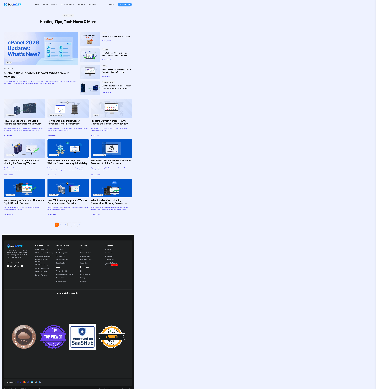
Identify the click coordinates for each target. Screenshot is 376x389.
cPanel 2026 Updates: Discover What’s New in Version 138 (37, 75)
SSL (81, 249)
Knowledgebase (85, 274)
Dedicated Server (62, 259)
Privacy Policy (60, 278)
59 (74, 224)
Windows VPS (60, 256)
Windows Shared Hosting (44, 253)
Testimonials (109, 259)
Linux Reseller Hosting (43, 256)
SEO (104, 66)
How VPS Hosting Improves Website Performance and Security (67, 202)
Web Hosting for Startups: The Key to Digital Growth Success (24, 202)
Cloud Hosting (11, 115)
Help (111, 4)
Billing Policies (61, 281)
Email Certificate (86, 259)
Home (37, 4)
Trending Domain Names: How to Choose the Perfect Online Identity (109, 122)
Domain (105, 49)
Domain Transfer (41, 275)
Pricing (82, 278)
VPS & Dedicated (66, 4)
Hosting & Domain (49, 4)
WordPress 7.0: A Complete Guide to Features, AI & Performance (111, 162)
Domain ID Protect (41, 271)
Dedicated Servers (108, 82)
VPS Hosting (53, 194)
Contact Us (108, 253)
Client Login (109, 256)
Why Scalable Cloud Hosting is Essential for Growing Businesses (109, 202)
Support (91, 4)
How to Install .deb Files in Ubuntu (116, 36)
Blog (81, 271)
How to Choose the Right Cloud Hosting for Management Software (23, 122)
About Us (108, 249)
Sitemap (83, 281)
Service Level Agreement (64, 274)
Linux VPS (59, 249)
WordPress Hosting (56, 115)
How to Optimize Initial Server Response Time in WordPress (63, 122)
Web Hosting (10, 155)
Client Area (126, 4)
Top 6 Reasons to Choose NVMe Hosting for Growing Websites (21, 162)
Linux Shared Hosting (42, 249)
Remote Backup (85, 253)
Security (80, 4)
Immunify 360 (85, 256)
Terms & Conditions (62, 271)
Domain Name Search (42, 268)
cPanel (9, 62)
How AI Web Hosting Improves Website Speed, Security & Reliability (67, 162)
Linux (104, 33)
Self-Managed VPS (62, 253)
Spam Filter (84, 263)
